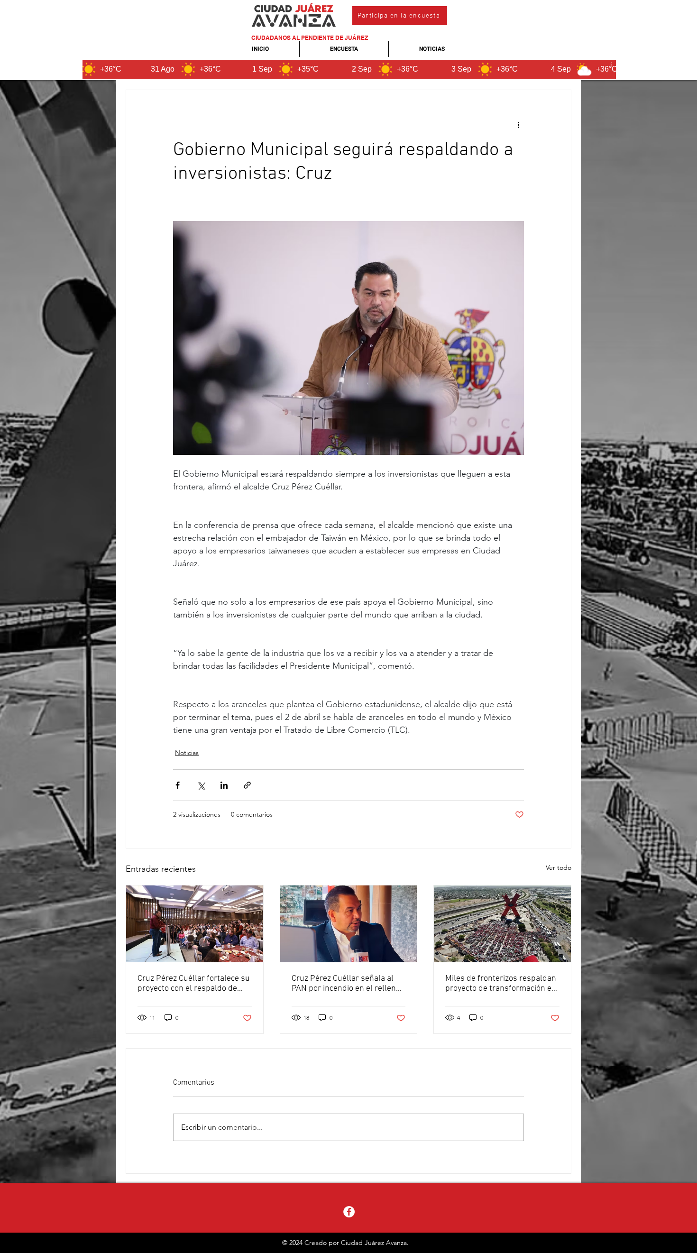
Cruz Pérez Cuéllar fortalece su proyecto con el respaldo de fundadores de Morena (194, 984)
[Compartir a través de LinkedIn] (224, 785)
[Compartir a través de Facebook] (177, 785)
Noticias (187, 752)
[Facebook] (349, 1211)
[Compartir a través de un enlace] (247, 785)
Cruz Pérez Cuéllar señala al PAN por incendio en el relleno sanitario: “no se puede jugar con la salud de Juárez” (346, 984)
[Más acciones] (518, 124)
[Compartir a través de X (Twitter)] (200, 785)
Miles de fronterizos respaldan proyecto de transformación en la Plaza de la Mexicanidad (500, 984)
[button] (399, 15)
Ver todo (558, 867)
